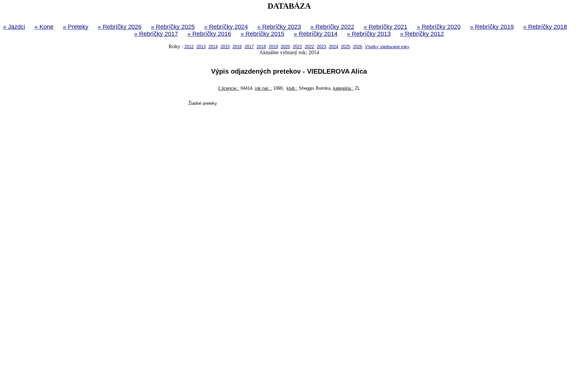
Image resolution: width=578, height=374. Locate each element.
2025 (345, 46)
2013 (201, 46)
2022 (309, 46)
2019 (273, 46)
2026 (357, 46)
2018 (261, 46)
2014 (213, 46)
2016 (237, 46)
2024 (333, 46)
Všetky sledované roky (387, 46)
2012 (189, 46)
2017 (249, 46)
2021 (297, 46)
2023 (321, 46)
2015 (225, 46)
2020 (285, 46)
